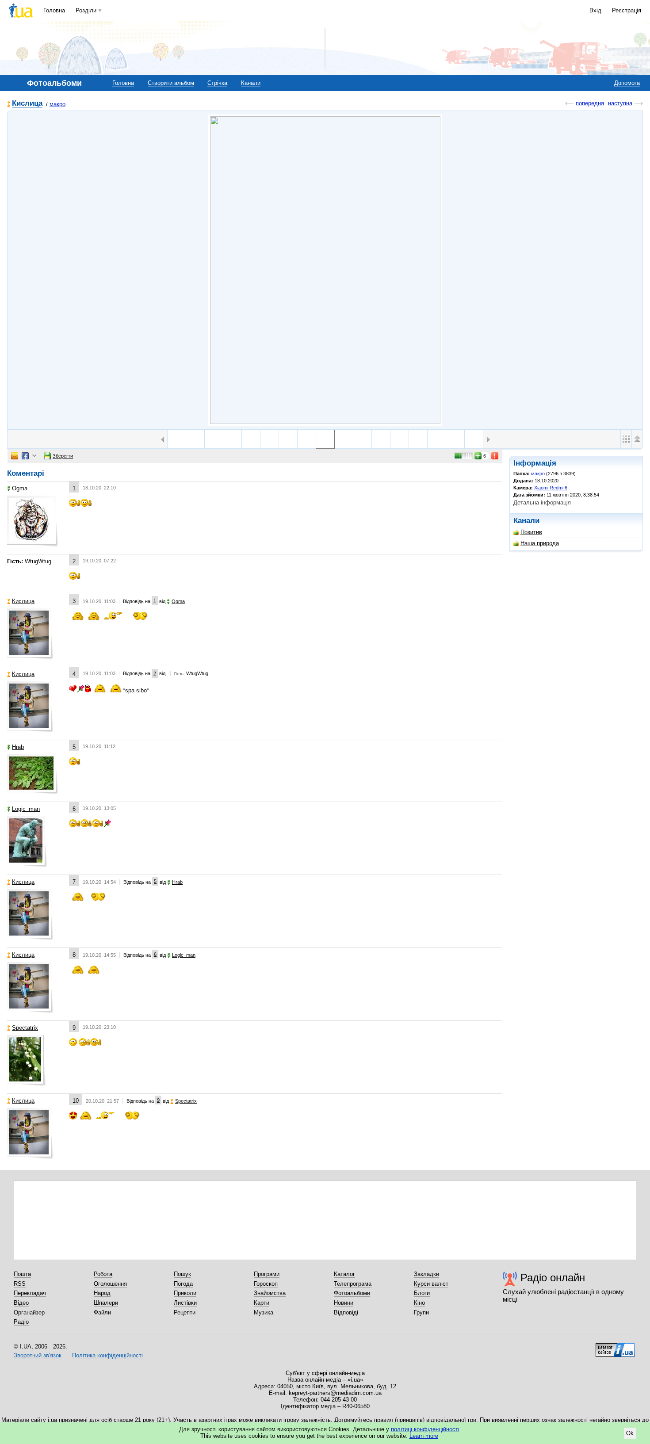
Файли (102, 1312)
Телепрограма (352, 1283)
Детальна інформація (542, 502)
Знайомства (270, 1293)
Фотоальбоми (352, 1293)
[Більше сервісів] (34, 456)
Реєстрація (626, 10)
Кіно (419, 1302)
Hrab (18, 747)
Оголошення (110, 1283)
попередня (590, 103)
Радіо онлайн (552, 1278)
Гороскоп (266, 1283)
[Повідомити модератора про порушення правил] (495, 455)
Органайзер (29, 1312)
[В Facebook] (25, 455)
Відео (21, 1302)
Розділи (86, 10)
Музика (263, 1312)
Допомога (627, 83)
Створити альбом (171, 83)
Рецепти (184, 1312)
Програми (266, 1274)
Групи (421, 1312)
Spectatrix (25, 1027)
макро (57, 104)
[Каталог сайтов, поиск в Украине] (615, 1346)
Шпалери (106, 1302)
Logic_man (26, 809)
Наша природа (539, 543)
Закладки (426, 1274)
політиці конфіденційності (425, 1429)
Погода (183, 1283)
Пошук (182, 1274)
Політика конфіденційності (107, 1355)
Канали (250, 83)
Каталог (344, 1274)
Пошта (22, 1274)
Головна (54, 10)
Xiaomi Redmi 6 (550, 487)
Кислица (27, 103)
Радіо (21, 1321)
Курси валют (431, 1283)
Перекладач (30, 1293)
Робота (103, 1274)
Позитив (531, 532)
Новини (343, 1302)
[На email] (14, 455)
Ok (630, 1433)
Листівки (185, 1302)
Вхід (595, 10)
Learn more (423, 1436)
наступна (620, 103)
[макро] (325, 270)
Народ (102, 1293)
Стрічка (217, 83)
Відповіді (346, 1312)
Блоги (422, 1293)
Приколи (185, 1293)
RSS (20, 1283)
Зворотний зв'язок (37, 1355)
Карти (261, 1302)
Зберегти (63, 455)
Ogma (19, 488)
